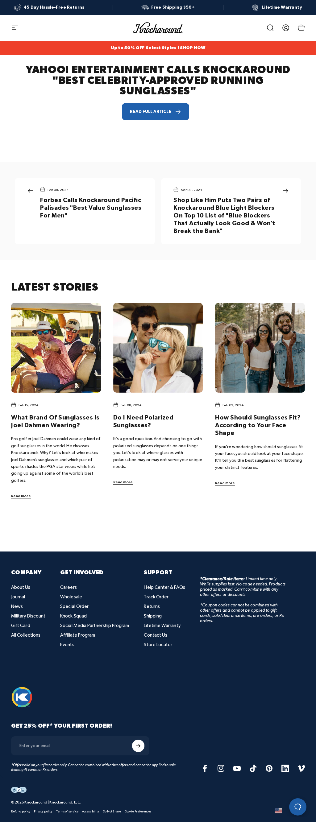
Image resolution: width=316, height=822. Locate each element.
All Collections (25, 635)
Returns (152, 606)
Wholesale (71, 597)
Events (67, 645)
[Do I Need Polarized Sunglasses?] (158, 348)
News (17, 606)
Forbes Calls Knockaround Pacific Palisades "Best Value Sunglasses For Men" (90, 207)
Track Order (156, 597)
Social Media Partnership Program (94, 626)
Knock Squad (73, 616)
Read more (21, 496)
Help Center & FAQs (164, 587)
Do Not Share (112, 811)
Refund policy (20, 811)
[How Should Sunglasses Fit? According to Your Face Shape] (260, 348)
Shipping (153, 616)
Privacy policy (43, 811)
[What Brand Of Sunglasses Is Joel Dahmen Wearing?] (56, 348)
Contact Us (155, 635)
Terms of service (67, 811)
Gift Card (20, 626)
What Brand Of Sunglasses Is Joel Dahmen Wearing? (55, 421)
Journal (18, 597)
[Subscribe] (138, 746)
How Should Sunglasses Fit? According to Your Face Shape (258, 425)
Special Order (74, 606)
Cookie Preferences (138, 811)
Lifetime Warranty (162, 626)
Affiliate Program (77, 635)
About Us (21, 587)
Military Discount (28, 616)
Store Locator (158, 645)
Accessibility (90, 811)
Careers (68, 587)
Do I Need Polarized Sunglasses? (143, 421)
